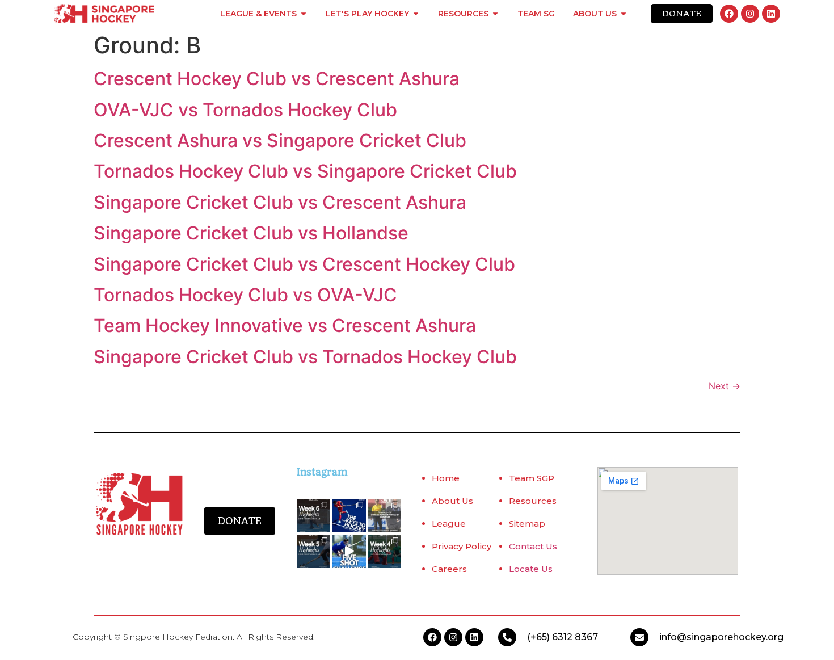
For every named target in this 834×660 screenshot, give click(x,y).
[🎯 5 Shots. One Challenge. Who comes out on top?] (349, 551)
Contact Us (533, 546)
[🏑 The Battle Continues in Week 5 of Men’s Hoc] (313, 551)
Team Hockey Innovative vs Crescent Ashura (285, 325)
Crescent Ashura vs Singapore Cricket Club (280, 140)
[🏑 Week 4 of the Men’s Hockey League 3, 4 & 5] (385, 551)
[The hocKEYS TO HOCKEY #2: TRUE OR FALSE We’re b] (349, 515)
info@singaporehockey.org (721, 637)
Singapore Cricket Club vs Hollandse (251, 233)
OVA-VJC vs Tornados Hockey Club (245, 110)
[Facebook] (729, 14)
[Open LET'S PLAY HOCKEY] (416, 14)
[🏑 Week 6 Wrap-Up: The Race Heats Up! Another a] (313, 515)
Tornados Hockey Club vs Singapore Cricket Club (305, 171)
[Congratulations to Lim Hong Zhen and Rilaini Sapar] (385, 515)
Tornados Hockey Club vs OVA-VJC (245, 295)
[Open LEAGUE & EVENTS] (304, 14)
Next (724, 386)
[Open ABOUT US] (623, 14)
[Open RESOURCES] (495, 14)
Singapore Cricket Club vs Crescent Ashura (280, 202)
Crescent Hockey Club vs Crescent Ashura (277, 79)
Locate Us (531, 569)
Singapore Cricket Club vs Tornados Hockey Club (305, 357)
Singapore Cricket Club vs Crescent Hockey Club (304, 264)
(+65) (539, 637)
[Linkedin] (771, 14)
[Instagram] (750, 14)
